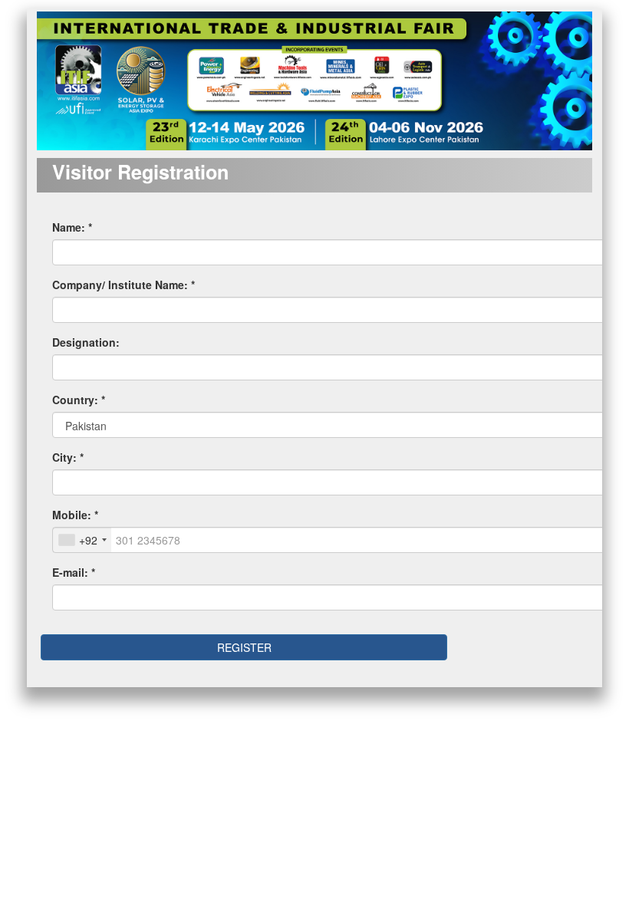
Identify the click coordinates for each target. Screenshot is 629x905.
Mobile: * (75, 514)
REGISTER (244, 647)
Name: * (72, 227)
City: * (68, 457)
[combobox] (82, 540)
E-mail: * (73, 572)
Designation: (86, 342)
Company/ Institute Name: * (123, 284)
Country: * (78, 399)
